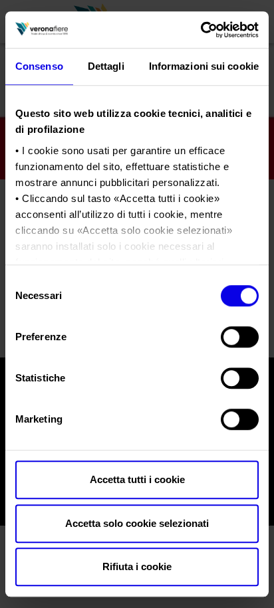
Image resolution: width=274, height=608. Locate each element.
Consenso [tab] (39, 66)
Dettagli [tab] (106, 66)
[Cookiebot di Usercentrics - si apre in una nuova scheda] (200, 30)
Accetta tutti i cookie (137, 479)
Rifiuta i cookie (137, 566)
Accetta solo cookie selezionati (137, 523)
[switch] (240, 337)
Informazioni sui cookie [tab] (204, 66)
